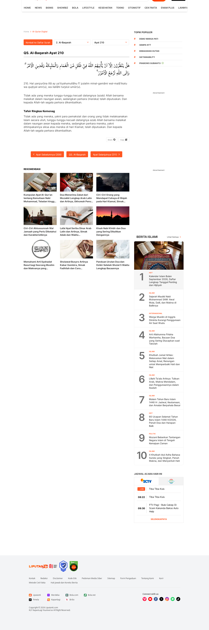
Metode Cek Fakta (37, 582)
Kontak (32, 578)
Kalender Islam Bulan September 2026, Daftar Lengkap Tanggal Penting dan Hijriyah (163, 280)
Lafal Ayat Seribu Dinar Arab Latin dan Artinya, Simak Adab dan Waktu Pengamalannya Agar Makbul (76, 232)
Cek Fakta (151, 7)
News (38, 7)
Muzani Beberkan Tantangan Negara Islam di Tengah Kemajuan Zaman (164, 440)
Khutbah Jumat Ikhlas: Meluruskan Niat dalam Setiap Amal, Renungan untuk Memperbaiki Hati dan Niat (164, 361)
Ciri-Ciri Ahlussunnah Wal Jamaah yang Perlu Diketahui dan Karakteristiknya (40, 231)
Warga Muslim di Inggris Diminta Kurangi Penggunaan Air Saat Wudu (164, 319)
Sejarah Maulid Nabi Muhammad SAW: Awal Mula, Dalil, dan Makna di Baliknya (162, 301)
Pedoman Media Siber (92, 578)
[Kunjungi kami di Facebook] (156, 599)
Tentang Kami (147, 578)
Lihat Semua (173, 237)
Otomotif (134, 7)
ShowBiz (62, 7)
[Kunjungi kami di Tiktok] (178, 599)
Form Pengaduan (128, 578)
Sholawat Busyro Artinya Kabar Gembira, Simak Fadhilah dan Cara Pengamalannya (74, 265)
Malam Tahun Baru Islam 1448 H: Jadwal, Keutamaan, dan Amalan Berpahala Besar (164, 402)
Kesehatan (105, 7)
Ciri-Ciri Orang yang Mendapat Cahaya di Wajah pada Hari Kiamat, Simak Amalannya (111, 198)
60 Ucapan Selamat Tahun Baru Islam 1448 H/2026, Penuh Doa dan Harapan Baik (163, 421)
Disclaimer (58, 578)
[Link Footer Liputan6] (43, 566)
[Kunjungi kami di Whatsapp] (173, 599)
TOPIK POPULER (143, 32)
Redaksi (44, 578)
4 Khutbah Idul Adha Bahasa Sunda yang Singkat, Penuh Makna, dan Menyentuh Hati (164, 457)
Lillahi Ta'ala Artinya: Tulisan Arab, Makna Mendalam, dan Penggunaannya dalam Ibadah (164, 383)
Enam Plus (167, 7)
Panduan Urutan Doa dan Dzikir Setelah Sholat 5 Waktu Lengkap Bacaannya (112, 265)
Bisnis (49, 7)
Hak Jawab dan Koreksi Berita (64, 582)
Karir (161, 578)
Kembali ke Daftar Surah (38, 42)
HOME (27, 7)
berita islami (147, 237)
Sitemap (111, 578)
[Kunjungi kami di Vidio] (145, 599)
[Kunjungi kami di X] (161, 599)
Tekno (120, 7)
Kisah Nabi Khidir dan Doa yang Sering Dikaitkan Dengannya (111, 231)
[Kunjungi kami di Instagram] (167, 599)
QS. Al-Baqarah (77, 154)
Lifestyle (88, 7)
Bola (75, 7)
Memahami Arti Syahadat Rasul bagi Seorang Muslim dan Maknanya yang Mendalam (39, 265)
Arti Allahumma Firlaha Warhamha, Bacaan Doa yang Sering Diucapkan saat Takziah (164, 339)
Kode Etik (72, 578)
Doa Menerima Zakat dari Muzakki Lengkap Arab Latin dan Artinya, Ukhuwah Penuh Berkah (76, 198)
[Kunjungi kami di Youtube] (150, 599)
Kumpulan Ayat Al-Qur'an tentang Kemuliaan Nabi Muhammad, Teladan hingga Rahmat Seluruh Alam (40, 198)
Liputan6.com (52, 607)
